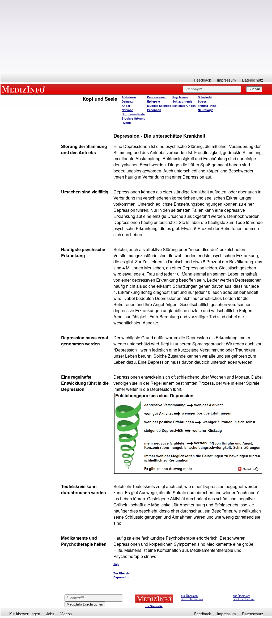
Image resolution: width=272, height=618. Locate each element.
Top (116, 564)
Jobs (50, 613)
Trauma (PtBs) (208, 106)
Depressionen (157, 97)
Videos (66, 613)
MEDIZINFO (24, 89)
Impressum (226, 80)
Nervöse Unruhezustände (133, 112)
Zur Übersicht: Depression (123, 575)
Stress (202, 101)
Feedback (202, 80)
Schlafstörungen (184, 106)
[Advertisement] (136, 37)
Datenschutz (252, 80)
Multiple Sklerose (159, 106)
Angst (126, 106)
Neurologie (205, 110)
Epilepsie (153, 101)
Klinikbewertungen (24, 613)
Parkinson (154, 110)
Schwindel (205, 97)
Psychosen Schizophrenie (182, 99)
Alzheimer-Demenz (129, 99)
